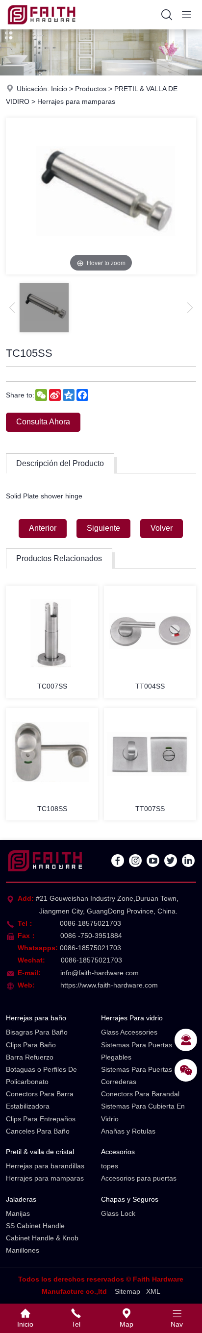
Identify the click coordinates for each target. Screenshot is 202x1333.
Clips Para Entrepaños (41, 1119)
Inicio (59, 89)
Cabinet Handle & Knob (42, 1238)
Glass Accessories (129, 1032)
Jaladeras (21, 1199)
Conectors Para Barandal (140, 1094)
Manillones (22, 1250)
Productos (90, 89)
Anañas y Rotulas (128, 1131)
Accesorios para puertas (139, 1178)
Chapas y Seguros (129, 1199)
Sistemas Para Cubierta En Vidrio (143, 1112)
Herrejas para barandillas (45, 1166)
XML (153, 1291)
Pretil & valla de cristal (40, 1152)
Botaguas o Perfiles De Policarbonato (41, 1075)
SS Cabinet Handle (35, 1226)
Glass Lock (118, 1213)
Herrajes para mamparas (76, 101)
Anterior (42, 528)
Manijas (18, 1213)
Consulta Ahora (43, 422)
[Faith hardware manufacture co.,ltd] (41, 27)
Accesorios (118, 1152)
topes (109, 1166)
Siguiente (103, 528)
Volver (162, 528)
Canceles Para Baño (38, 1131)
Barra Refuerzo (29, 1057)
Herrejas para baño (36, 1018)
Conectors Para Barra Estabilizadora (40, 1100)
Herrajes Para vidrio (132, 1018)
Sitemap (127, 1291)
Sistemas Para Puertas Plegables (136, 1051)
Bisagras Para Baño (37, 1032)
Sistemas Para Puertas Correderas (136, 1075)
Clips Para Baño (31, 1045)
